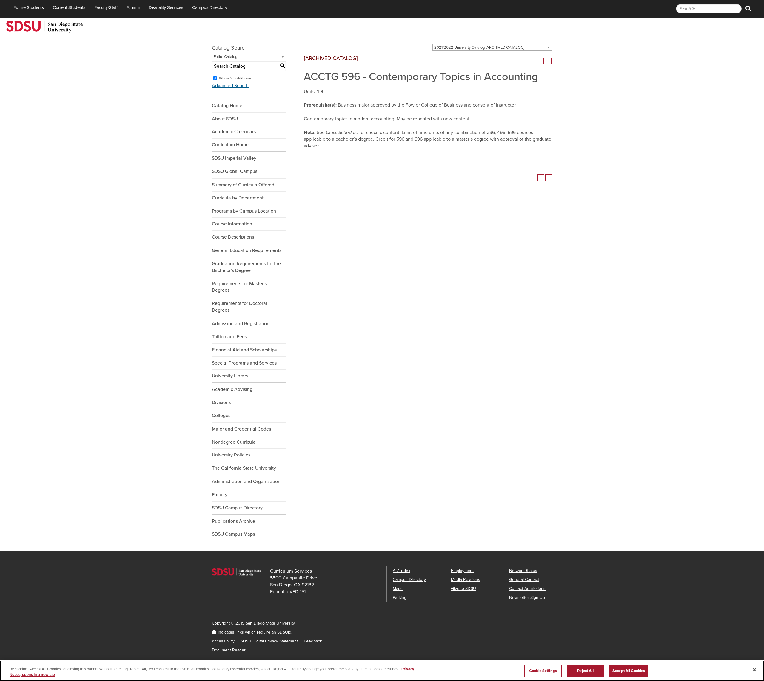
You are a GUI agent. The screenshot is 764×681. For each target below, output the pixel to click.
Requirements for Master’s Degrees (239, 287)
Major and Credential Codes (241, 429)
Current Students (69, 7)
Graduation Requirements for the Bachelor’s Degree (246, 267)
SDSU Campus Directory (237, 508)
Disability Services (166, 7)
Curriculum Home (230, 145)
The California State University (244, 468)
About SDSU (225, 119)
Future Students (28, 7)
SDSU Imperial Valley (234, 158)
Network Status (523, 570)
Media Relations (465, 579)
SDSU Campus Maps (233, 534)
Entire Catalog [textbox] (225, 56)
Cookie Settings (543, 670)
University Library (230, 376)
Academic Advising (232, 389)
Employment (462, 570)
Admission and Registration (240, 324)
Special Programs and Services (244, 363)
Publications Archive (233, 521)
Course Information (232, 224)
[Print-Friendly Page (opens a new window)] (540, 61)
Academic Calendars (234, 132)
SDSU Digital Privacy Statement (269, 641)
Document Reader (229, 650)
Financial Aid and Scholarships (244, 350)
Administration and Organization (246, 482)
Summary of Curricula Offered (243, 185)
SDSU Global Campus (234, 171)
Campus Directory (209, 7)
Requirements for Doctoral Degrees (239, 306)
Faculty (219, 495)
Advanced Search (230, 86)
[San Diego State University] (44, 26)
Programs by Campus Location (244, 211)
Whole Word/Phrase (235, 78)
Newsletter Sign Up (527, 597)
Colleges (221, 416)
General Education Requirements (246, 250)
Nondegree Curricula (234, 442)
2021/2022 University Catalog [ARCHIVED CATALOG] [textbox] (479, 47)
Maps (398, 588)
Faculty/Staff (106, 7)
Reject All (585, 670)
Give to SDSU (463, 588)
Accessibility (223, 641)
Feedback (313, 641)
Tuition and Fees (229, 337)
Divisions (221, 402)
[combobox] (492, 47)
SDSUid (284, 632)
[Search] (748, 8)
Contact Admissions (527, 588)
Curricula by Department (238, 198)
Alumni (133, 7)
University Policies (231, 455)
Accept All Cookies (628, 670)
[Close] (754, 670)
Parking (399, 597)
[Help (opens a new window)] (548, 61)
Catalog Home (227, 106)
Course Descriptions (233, 237)
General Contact (524, 579)
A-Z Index (401, 570)
